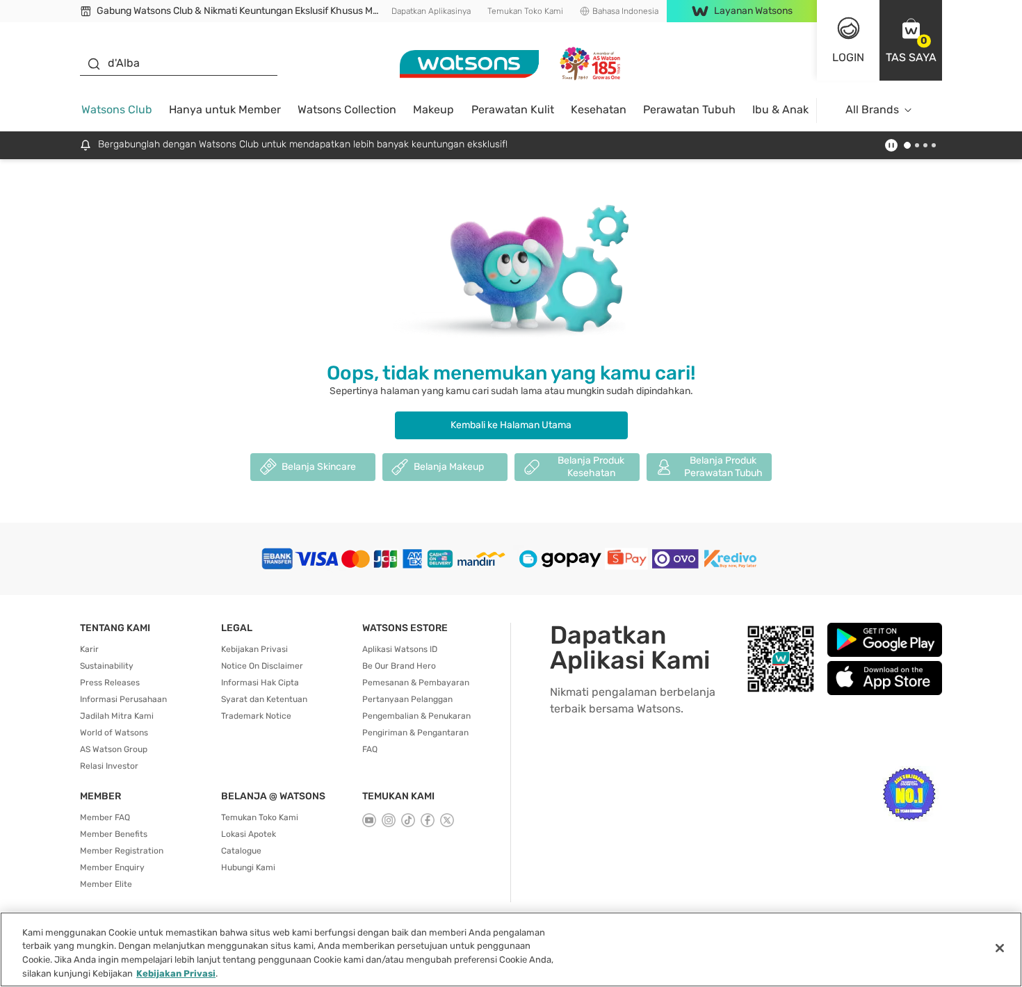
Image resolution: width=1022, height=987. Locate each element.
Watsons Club (116, 109)
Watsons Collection (347, 109)
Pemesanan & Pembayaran (415, 682)
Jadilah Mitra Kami (117, 716)
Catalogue (241, 851)
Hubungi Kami (248, 867)
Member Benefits (113, 834)
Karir (89, 649)
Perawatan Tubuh (689, 109)
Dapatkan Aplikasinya (431, 11)
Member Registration (121, 851)
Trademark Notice (256, 716)
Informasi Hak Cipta (260, 682)
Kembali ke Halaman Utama (511, 425)
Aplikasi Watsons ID (399, 649)
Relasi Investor (109, 766)
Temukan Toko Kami (525, 11)
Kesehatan (598, 109)
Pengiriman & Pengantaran (415, 732)
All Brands (872, 109)
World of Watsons (114, 732)
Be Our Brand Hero (399, 666)
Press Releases (110, 682)
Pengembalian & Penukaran (416, 716)
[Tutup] (999, 948)
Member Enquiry (112, 867)
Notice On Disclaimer (262, 666)
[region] (511, 949)
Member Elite (106, 884)
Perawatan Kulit (512, 109)
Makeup (433, 109)
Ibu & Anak (780, 109)
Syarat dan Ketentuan (264, 699)
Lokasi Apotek (248, 834)
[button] (910, 40)
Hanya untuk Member (225, 109)
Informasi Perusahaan (123, 699)
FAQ (370, 749)
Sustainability (106, 666)
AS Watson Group (113, 749)
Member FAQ (105, 817)
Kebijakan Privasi (254, 649)
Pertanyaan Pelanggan (407, 699)
